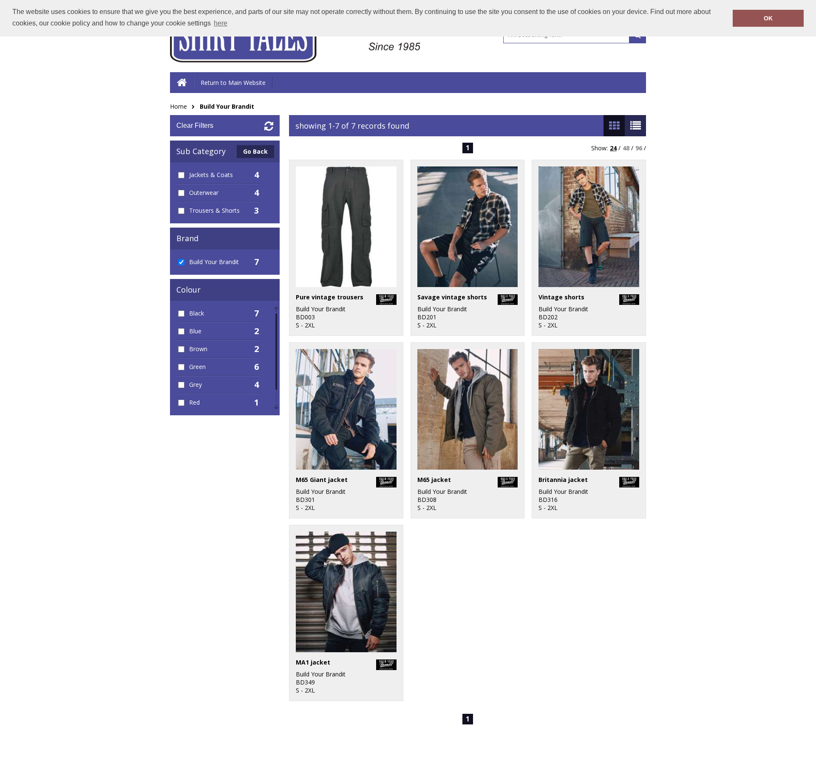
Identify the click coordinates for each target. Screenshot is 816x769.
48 (626, 148)
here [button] (220, 23)
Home (178, 106)
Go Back (255, 151)
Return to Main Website (233, 83)
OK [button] (768, 18)
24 (613, 148)
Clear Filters (194, 125)
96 (638, 148)
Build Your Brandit (227, 106)
